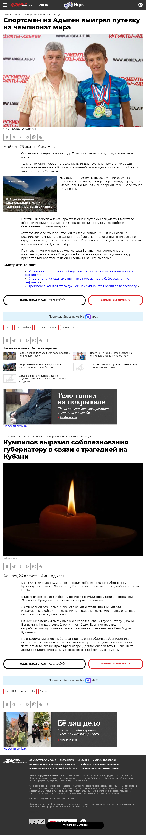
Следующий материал (75, 825)
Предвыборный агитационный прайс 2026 (53, 768)
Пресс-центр (67, 760)
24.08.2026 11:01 (11, 436)
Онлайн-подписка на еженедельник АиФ (52, 764)
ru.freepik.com (11, 558)
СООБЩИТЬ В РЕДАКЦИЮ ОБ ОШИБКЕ (100, 768)
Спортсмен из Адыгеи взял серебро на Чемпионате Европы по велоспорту (110, 354)
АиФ (34, 128)
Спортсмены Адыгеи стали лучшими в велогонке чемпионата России (40, 365)
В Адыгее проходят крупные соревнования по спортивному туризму (113, 365)
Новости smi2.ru (15, 426)
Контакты (83, 760)
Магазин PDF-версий (104, 760)
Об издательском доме (42, 760)
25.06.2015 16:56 (11, 14)
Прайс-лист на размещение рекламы (100, 764)
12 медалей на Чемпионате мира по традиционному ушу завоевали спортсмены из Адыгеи (43, 378)
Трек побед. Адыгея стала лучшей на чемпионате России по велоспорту (83, 286)
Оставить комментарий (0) (116, 300)
